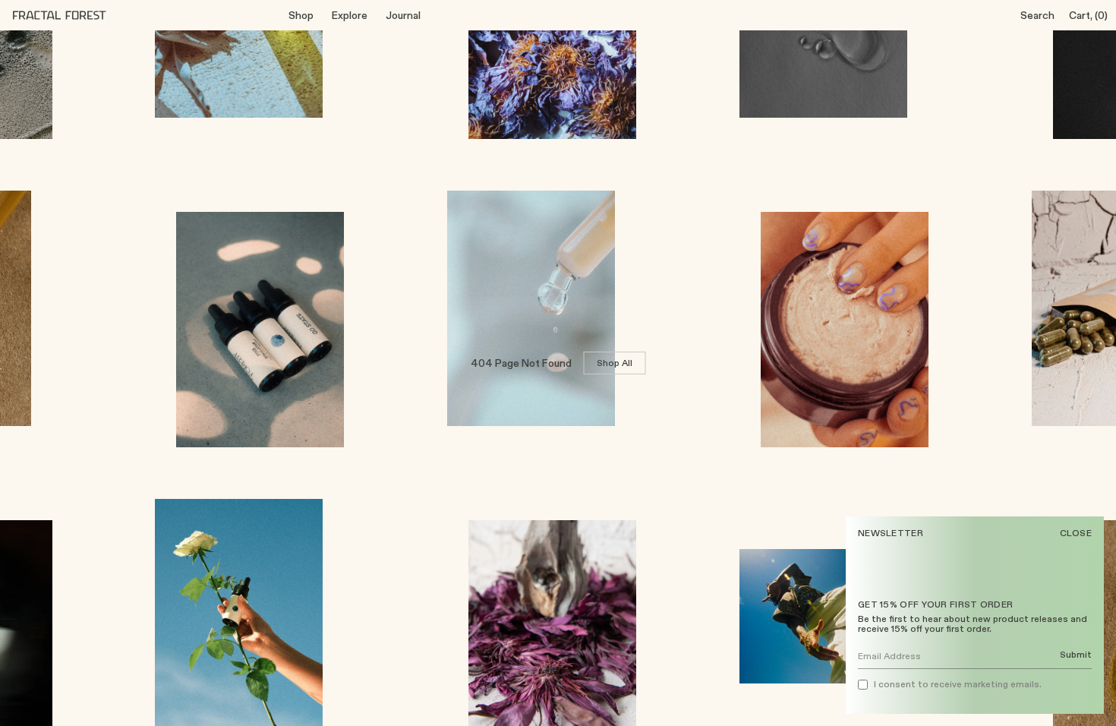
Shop (301, 15)
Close (1076, 533)
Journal (403, 15)
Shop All (615, 362)
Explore (349, 15)
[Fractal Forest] (71, 15)
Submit (1076, 655)
